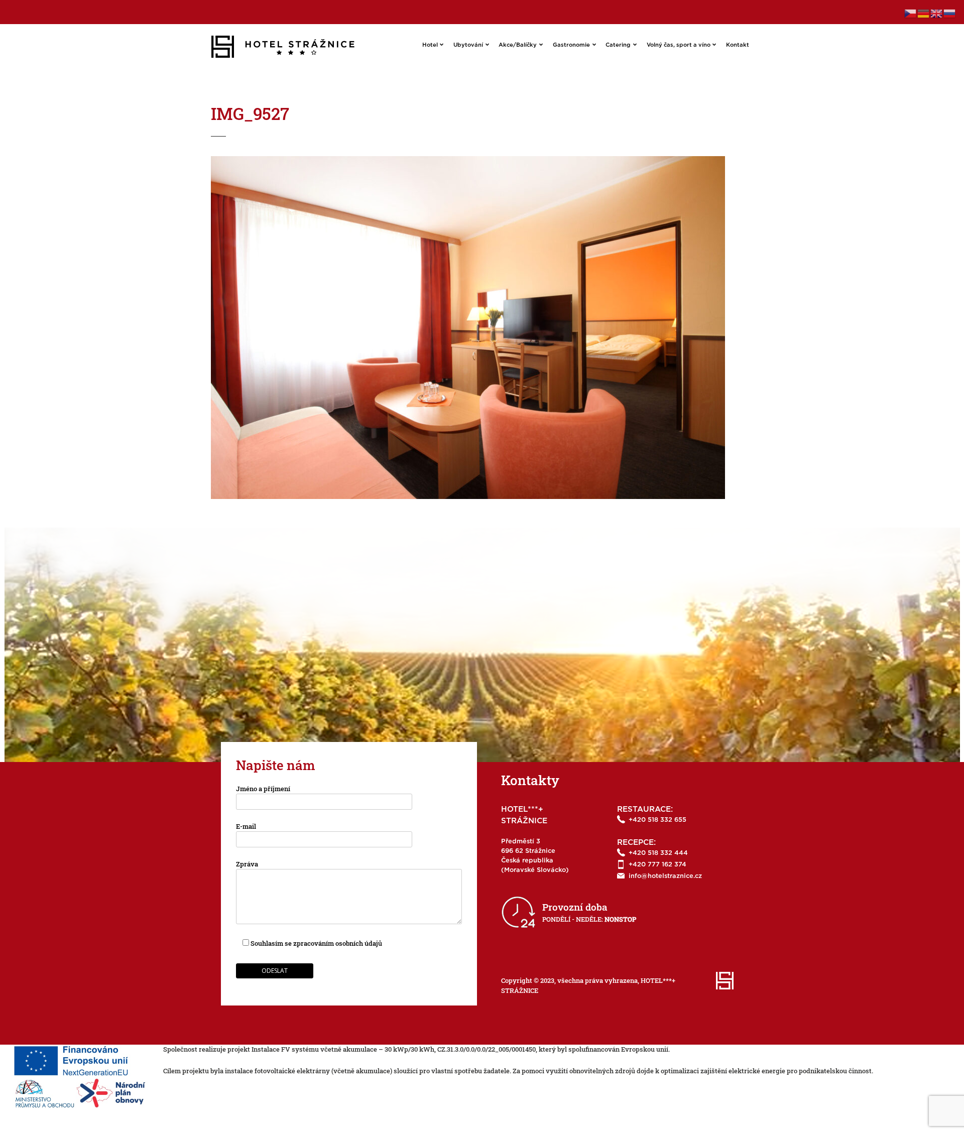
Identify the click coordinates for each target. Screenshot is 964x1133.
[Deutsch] (923, 13)
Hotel (430, 45)
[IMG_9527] (468, 161)
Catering (618, 45)
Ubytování (468, 45)
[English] (936, 13)
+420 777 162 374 (657, 864)
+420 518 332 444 (658, 853)
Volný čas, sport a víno (678, 45)
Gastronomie (571, 45)
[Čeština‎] (910, 13)
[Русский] (949, 13)
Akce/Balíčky (518, 45)
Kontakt (737, 45)
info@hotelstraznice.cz (665, 876)
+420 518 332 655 (657, 820)
